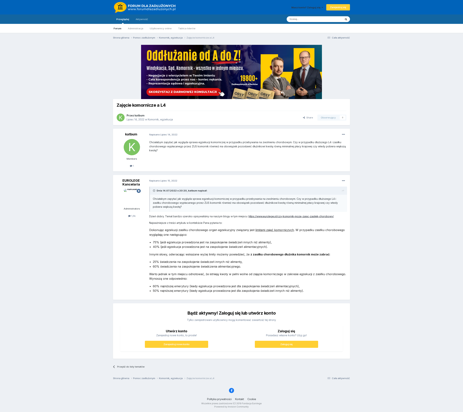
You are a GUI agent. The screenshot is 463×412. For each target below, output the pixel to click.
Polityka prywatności (219, 399)
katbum (140, 115)
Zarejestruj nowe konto (176, 344)
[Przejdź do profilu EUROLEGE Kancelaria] (132, 197)
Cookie (251, 399)
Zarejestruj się (338, 7)
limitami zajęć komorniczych (274, 230)
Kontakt (239, 399)
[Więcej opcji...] (343, 134)
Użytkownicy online (161, 28)
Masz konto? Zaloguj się (306, 7)
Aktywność (142, 19)
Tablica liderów (187, 28)
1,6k (133, 215)
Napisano (163, 134)
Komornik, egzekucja (160, 119)
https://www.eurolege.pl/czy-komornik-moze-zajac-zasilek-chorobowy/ (291, 216)
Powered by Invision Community (231, 406)
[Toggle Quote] (154, 190)
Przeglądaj (122, 19)
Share (309, 117)
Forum (117, 28)
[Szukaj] (346, 19)
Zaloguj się (286, 344)
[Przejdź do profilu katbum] (121, 117)
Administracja (135, 28)
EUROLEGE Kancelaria (131, 182)
